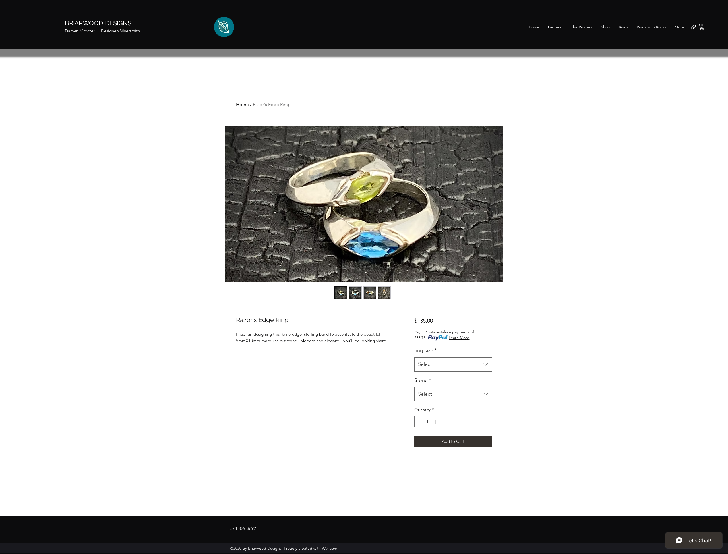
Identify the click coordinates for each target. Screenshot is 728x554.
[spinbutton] (427, 421)
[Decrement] (419, 421)
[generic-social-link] (693, 27)
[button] (701, 27)
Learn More (459, 337)
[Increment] (436, 421)
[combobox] (453, 364)
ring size (425, 350)
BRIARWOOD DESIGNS (98, 23)
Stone (422, 380)
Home (242, 104)
